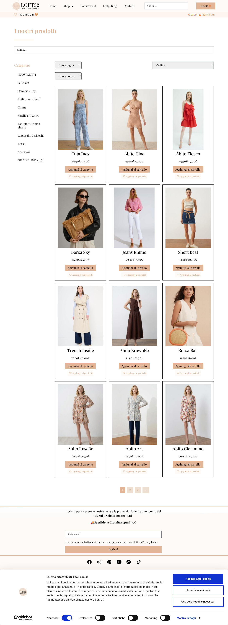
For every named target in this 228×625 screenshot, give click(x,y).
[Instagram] (99, 562)
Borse (21, 144)
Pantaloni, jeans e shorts (29, 125)
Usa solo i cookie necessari (198, 601)
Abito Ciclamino (188, 448)
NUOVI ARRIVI (27, 74)
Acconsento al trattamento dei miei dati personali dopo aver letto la (113, 542)
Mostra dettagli (186, 617)
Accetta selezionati (198, 590)
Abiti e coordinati (29, 99)
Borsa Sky (80, 252)
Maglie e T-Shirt (28, 115)
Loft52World (88, 6)
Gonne (22, 107)
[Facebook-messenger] (128, 562)
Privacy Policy (150, 542)
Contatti (129, 6)
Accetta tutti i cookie (198, 578)
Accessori (24, 152)
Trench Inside (80, 350)
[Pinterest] (109, 562)
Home (52, 6)
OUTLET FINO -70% (30, 160)
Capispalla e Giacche (31, 135)
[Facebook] (89, 562)
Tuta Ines (80, 153)
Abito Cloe (134, 153)
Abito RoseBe (80, 448)
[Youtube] (119, 562)
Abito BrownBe (134, 350)
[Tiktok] (138, 562)
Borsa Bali (188, 350)
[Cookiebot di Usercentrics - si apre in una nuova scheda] (23, 618)
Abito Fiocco (188, 153)
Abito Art (134, 448)
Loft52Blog (110, 6)
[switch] (100, 618)
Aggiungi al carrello (80, 169)
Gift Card (24, 83)
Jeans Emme (134, 252)
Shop (66, 6)
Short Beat (188, 252)
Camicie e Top (27, 91)
